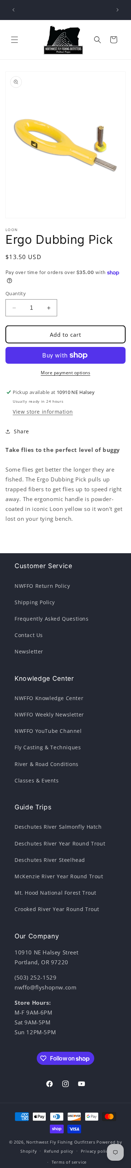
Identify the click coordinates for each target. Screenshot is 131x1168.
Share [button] (21, 431)
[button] (15, 40)
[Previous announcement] (13, 10)
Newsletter (29, 651)
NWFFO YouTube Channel (48, 730)
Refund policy (59, 1151)
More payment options (65, 373)
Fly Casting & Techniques (48, 747)
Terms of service (69, 1162)
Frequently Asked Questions (52, 618)
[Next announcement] (118, 10)
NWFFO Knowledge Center (49, 698)
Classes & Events (37, 780)
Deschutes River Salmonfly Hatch (58, 826)
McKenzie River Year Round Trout (59, 876)
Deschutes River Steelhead (50, 859)
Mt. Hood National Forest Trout (55, 892)
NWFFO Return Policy (42, 585)
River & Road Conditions (47, 764)
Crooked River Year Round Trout (57, 909)
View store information (43, 411)
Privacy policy (96, 1151)
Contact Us (29, 635)
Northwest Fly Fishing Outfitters (60, 1142)
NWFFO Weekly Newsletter (49, 714)
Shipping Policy (35, 602)
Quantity (15, 293)
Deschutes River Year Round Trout (60, 843)
